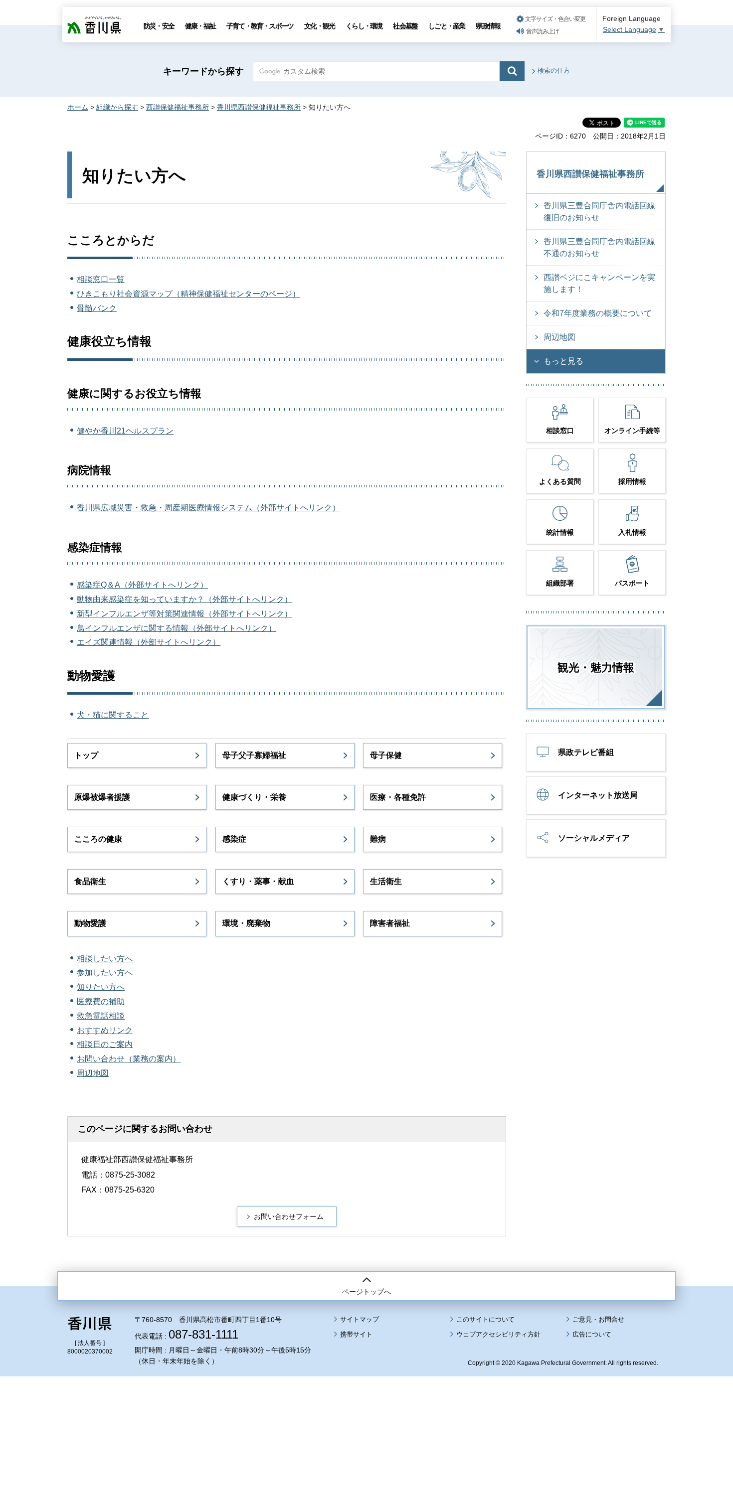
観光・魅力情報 (595, 667)
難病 (378, 839)
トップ (86, 755)
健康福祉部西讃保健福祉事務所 (137, 1159)
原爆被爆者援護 (102, 797)
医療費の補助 (101, 1001)
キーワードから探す (203, 71)
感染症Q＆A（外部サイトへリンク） (142, 585)
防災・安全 (159, 26)
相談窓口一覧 (101, 279)
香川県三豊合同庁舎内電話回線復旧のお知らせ (599, 211)
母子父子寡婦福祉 (254, 755)
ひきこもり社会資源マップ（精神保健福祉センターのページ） (188, 294)
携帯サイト (356, 1334)
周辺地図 (93, 1073)
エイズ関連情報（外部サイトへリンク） (148, 642)
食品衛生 (90, 881)
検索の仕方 (554, 70)
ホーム (77, 107)
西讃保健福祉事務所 (177, 107)
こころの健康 (98, 839)
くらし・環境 (364, 26)
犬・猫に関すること (113, 715)
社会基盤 (405, 26)
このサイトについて (485, 1319)
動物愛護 (90, 923)
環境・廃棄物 (246, 923)
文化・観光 (319, 26)
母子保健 (386, 755)
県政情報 (488, 26)
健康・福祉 (200, 26)
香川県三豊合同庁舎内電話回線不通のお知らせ (599, 247)
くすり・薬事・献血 (258, 881)
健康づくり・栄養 (254, 797)
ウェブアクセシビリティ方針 (498, 1334)
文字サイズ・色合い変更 (555, 18)
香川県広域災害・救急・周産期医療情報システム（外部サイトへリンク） (208, 507)
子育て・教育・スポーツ (259, 26)
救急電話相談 (101, 1016)
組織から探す (117, 107)
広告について (591, 1334)
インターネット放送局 (598, 795)
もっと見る (563, 361)
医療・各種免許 (398, 797)
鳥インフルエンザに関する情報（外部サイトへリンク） (176, 628)
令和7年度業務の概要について (598, 313)
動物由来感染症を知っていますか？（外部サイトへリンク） (184, 599)
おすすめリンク (105, 1030)
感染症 (234, 839)
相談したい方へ (105, 958)
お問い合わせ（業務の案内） (129, 1058)
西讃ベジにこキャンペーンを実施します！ (599, 283)
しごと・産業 (446, 26)
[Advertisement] (366, 1411)
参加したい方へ (105, 972)
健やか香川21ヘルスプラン (125, 431)
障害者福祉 (390, 923)
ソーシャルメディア (594, 838)
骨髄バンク (97, 308)
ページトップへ (366, 1292)
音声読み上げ (542, 31)
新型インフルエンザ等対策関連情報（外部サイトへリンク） (184, 613)
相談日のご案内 (105, 1044)
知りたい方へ (101, 987)
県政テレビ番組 (586, 752)
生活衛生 (386, 881)
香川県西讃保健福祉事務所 (259, 107)
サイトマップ (359, 1319)
